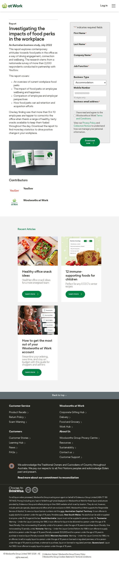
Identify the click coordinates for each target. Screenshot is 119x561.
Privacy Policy (89, 123)
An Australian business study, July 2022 (30, 45)
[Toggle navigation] (113, 6)
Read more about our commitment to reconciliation (48, 478)
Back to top (58, 395)
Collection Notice (82, 126)
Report (12, 24)
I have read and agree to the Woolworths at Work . (89, 116)
